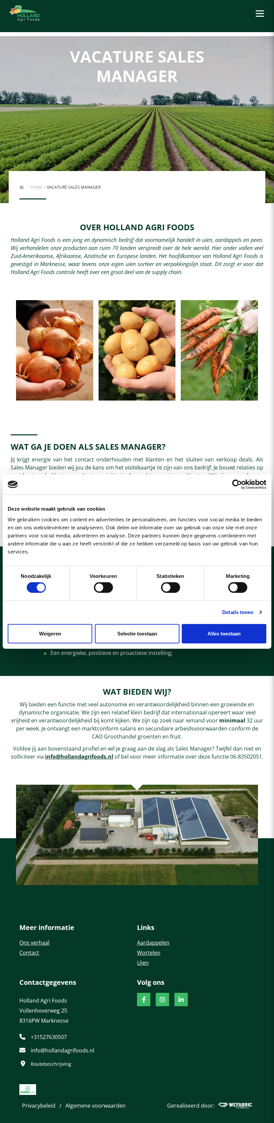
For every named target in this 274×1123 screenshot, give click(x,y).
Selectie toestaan (137, 633)
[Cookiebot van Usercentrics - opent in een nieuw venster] (237, 485)
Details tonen (237, 612)
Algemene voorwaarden (95, 1105)
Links (145, 927)
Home (37, 187)
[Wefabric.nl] (235, 1106)
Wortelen (148, 952)
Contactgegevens (47, 982)
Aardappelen (153, 942)
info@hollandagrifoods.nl (79, 756)
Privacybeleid (38, 1105)
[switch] (103, 587)
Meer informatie (46, 927)
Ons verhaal (34, 942)
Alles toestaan (224, 633)
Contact (29, 952)
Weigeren (50, 633)
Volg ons (150, 982)
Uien (143, 962)
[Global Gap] (27, 1089)
